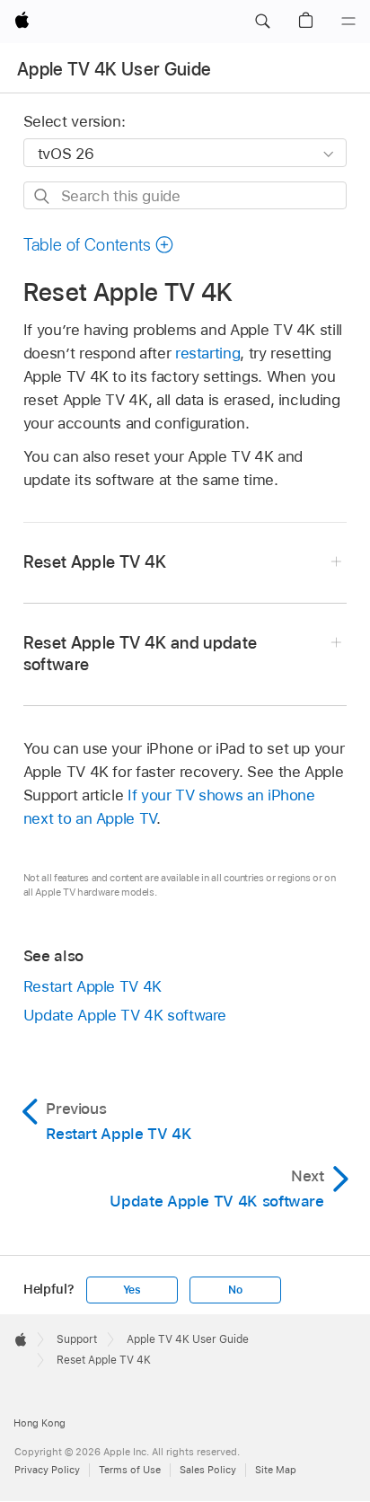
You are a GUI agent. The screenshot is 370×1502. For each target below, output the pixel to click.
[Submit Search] (42, 196)
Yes (132, 1290)
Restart (92, 986)
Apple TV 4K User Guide (114, 69)
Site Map (275, 1469)
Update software (124, 1015)
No (235, 1290)
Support (77, 1339)
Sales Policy (208, 1469)
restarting (207, 353)
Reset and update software (140, 653)
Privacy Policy (47, 1469)
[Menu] (348, 21)
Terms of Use (130, 1469)
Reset (95, 562)
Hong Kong (39, 1423)
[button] (262, 21)
